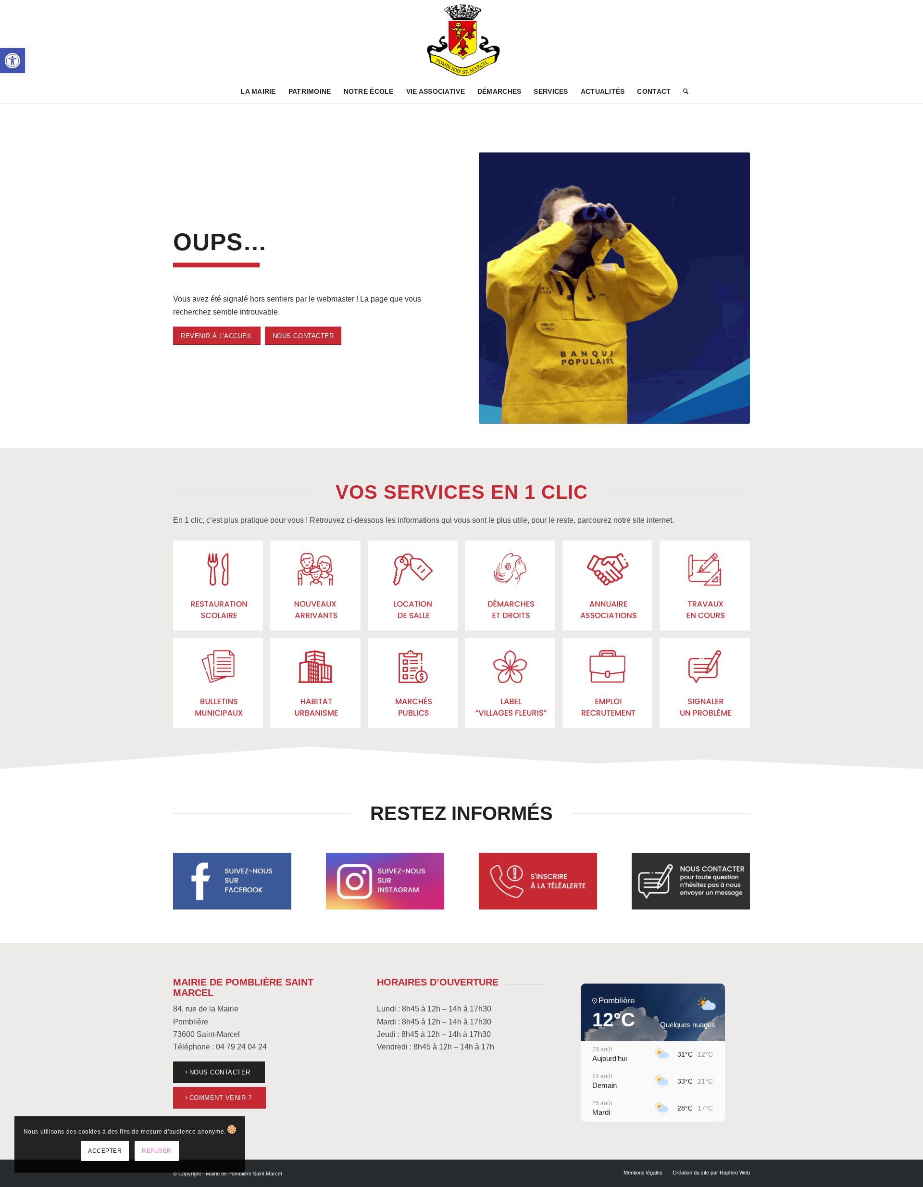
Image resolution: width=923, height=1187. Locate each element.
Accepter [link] (105, 1151)
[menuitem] (258, 91)
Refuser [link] (156, 1151)
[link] (12, 60)
